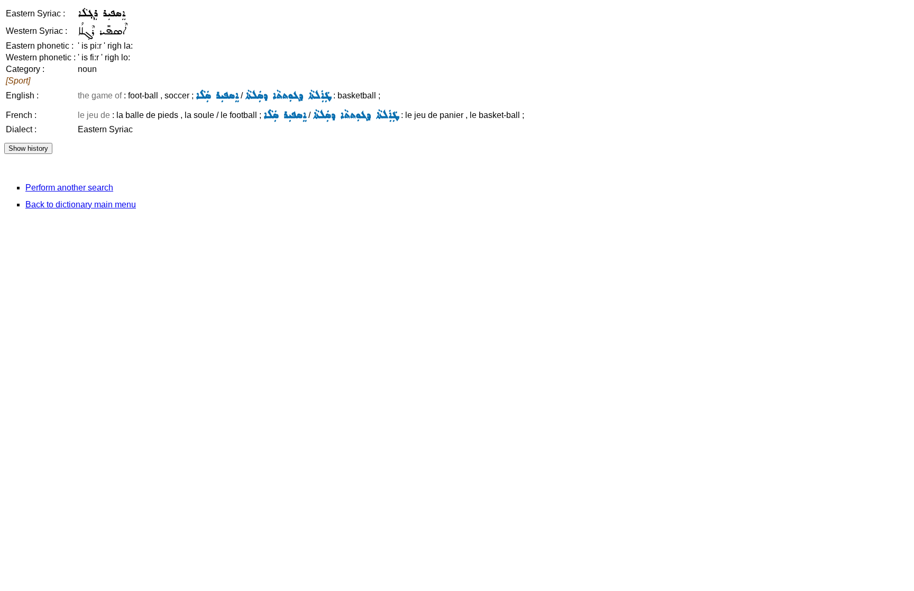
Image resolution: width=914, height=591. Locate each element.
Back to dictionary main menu (80, 204)
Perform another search (69, 187)
